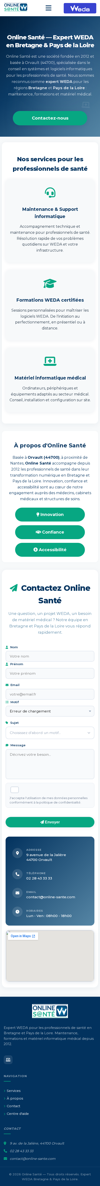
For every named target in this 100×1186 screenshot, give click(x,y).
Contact (13, 1106)
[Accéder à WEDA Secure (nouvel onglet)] (80, 8)
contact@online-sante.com (50, 897)
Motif (14, 702)
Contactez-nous (50, 118)
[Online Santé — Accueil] (18, 8)
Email (15, 685)
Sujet (14, 722)
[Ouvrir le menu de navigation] (48, 8)
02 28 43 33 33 (39, 878)
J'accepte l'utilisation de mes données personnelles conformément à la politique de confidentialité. (48, 800)
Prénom (16, 664)
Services (14, 1091)
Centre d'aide (18, 1114)
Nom (13, 647)
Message (18, 745)
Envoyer (52, 822)
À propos (15, 1098)
